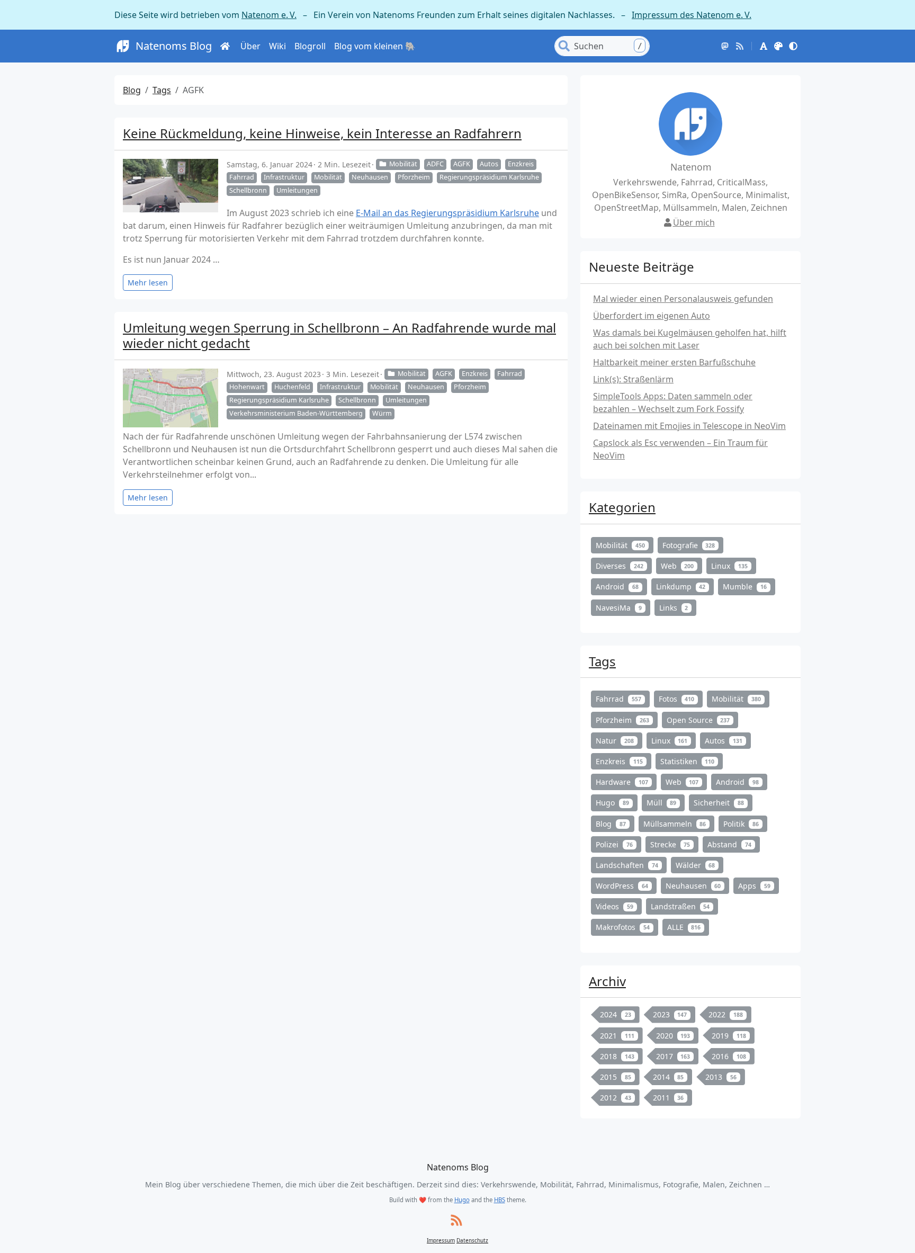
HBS (499, 1200)
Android (617, 586)
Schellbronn (248, 190)
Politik (741, 824)
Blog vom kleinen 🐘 (375, 46)
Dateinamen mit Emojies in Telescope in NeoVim (689, 426)
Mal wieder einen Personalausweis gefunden (683, 299)
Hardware (622, 782)
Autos (489, 163)
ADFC (435, 163)
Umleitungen (297, 190)
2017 (673, 1056)
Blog (132, 90)
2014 (668, 1077)
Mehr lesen (148, 283)
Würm (382, 413)
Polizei (614, 844)
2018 (617, 1056)
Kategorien (622, 507)
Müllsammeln (674, 824)
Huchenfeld (292, 386)
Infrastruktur (284, 177)
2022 (725, 1014)
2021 (617, 1036)
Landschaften (627, 865)
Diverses (619, 566)
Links (673, 608)
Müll (662, 803)
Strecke (670, 844)
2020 (673, 1036)
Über (250, 46)
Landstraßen (680, 906)
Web (677, 566)
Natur (615, 741)
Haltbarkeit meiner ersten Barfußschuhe (674, 362)
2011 (668, 1098)
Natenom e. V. (269, 15)
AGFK (461, 163)
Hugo (612, 803)
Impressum (441, 1240)
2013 (721, 1077)
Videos (614, 906)
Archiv (607, 981)
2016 (729, 1056)
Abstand (729, 844)
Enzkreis (521, 163)
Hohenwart (247, 386)
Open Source (698, 720)
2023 (670, 1014)
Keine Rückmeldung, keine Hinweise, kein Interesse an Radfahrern (322, 133)
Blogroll (310, 46)
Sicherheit (719, 803)
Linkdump (681, 586)
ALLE (684, 927)
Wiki (277, 46)
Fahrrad (241, 177)
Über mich (694, 222)
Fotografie (688, 545)
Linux (729, 566)
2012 (615, 1098)
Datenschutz (472, 1240)
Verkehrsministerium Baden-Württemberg (296, 413)
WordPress (622, 886)
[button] (763, 46)
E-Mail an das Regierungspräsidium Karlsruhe (447, 213)
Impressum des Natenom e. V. (691, 15)
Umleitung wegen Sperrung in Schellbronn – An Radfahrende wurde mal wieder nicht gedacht (339, 335)
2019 (729, 1036)
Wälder (695, 865)
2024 (615, 1014)
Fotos (677, 699)
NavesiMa (619, 608)
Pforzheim (414, 177)
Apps (754, 886)
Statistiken (687, 761)
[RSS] (739, 46)
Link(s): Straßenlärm (633, 379)
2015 (615, 1077)
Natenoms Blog (174, 46)
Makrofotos (623, 927)
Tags (161, 90)
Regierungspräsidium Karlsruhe (489, 177)
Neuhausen (370, 177)
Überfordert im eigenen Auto (651, 315)
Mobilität (403, 163)
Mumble (745, 586)
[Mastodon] (724, 46)
